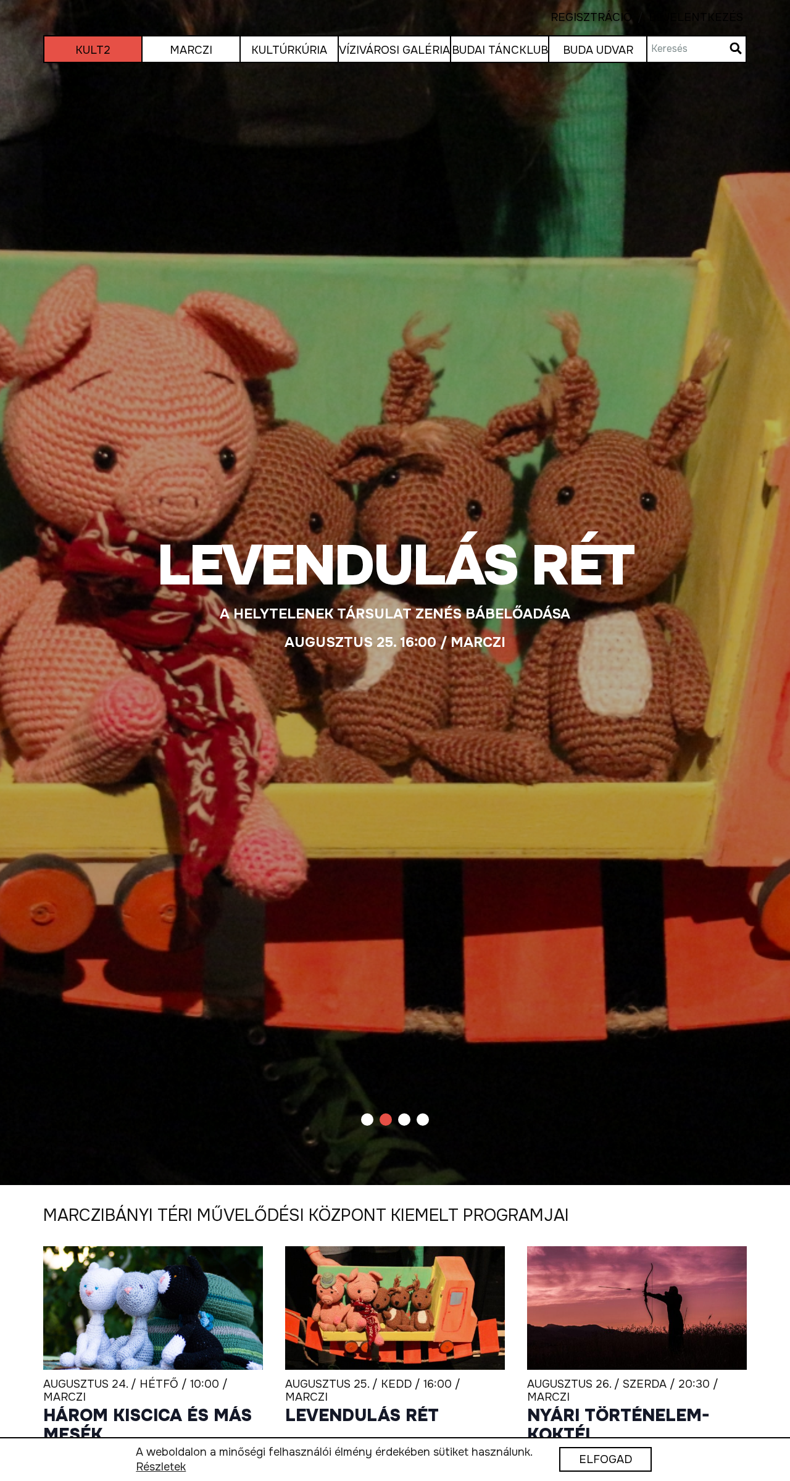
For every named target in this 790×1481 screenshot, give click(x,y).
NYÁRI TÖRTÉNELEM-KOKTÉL (618, 1425)
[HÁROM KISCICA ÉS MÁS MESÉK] (153, 1308)
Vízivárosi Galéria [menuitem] (394, 50)
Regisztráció (591, 17)
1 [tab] (367, 1119)
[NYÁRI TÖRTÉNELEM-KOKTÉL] (637, 1308)
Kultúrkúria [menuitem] (289, 50)
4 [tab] (423, 1119)
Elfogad (605, 1460)
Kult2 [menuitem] (92, 50)
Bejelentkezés (687, 17)
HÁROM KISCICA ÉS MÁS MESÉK (147, 1425)
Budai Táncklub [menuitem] (500, 50)
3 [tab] (404, 1119)
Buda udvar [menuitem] (598, 50)
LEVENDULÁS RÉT (362, 1416)
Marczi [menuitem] (191, 50)
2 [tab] (386, 1119)
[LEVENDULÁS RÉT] (395, 592)
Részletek (161, 1467)
